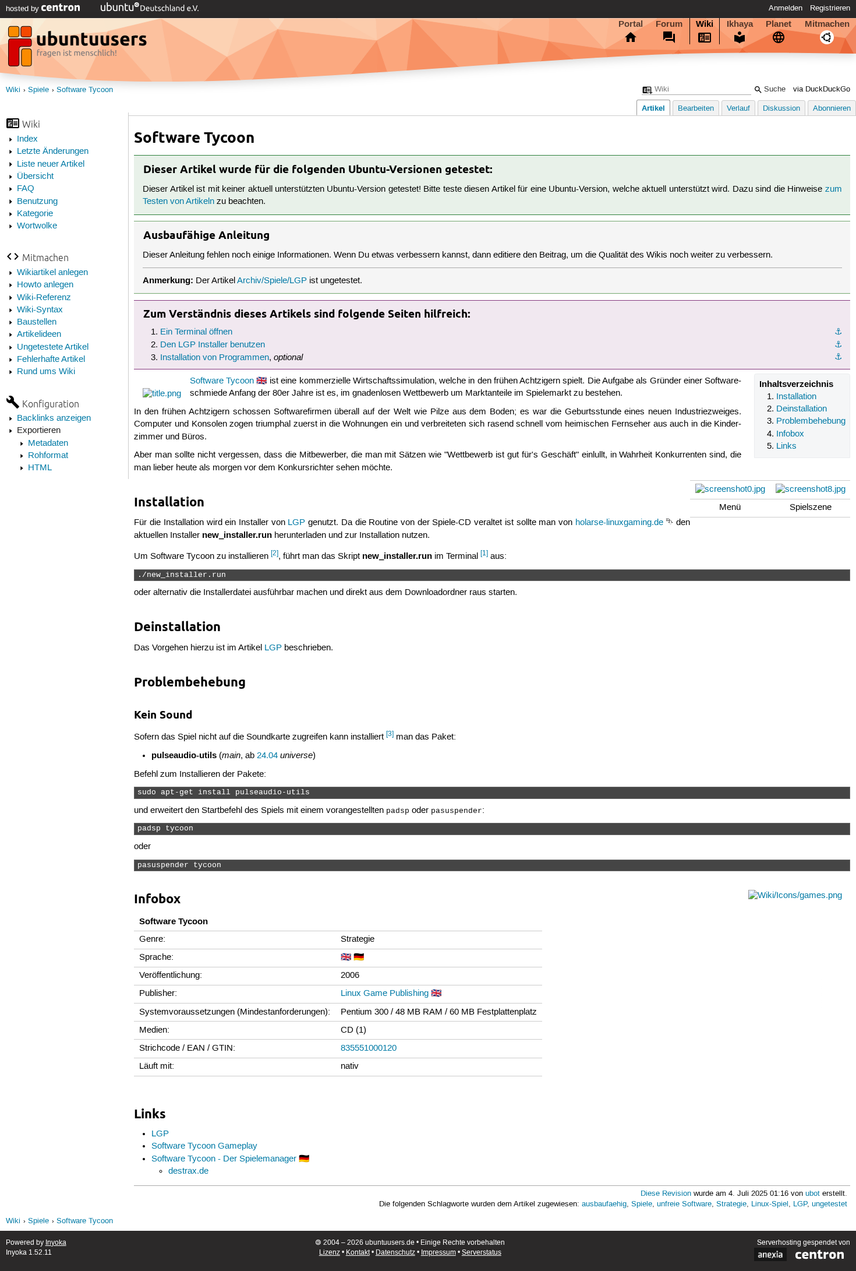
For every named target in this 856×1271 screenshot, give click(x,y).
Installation (796, 397)
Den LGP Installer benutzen (212, 345)
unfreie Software (684, 1204)
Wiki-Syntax (40, 310)
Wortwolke (37, 226)
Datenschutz (395, 1252)
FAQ (25, 189)
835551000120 (369, 1048)
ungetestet (829, 1204)
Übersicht (35, 176)
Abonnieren (832, 108)
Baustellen (36, 322)
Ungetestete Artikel (53, 347)
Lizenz (329, 1252)
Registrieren (830, 8)
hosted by (23, 8)
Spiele (38, 90)
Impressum (438, 1252)
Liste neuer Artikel (50, 164)
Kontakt (358, 1252)
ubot (812, 1193)
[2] (274, 553)
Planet (778, 24)
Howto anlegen (45, 285)
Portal (630, 24)
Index (27, 139)
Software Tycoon (84, 90)
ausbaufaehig (604, 1204)
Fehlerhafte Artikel (51, 359)
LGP (296, 522)
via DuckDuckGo (821, 89)
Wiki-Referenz (44, 298)
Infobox (790, 434)
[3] (390, 734)
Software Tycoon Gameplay (204, 1146)
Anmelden (785, 8)
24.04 (267, 756)
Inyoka (55, 1242)
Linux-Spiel (769, 1204)
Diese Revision (666, 1193)
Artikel (653, 108)
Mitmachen (827, 24)
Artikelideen (39, 334)
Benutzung (37, 201)
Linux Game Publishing (385, 993)
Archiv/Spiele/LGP (272, 281)
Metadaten (48, 443)
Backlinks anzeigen (54, 418)
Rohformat (48, 455)
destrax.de (188, 1171)
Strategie (731, 1204)
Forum (669, 24)
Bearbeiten (696, 108)
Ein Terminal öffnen (196, 332)
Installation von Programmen (214, 358)
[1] (484, 553)
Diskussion (781, 108)
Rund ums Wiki (46, 372)
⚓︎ (838, 332)
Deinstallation (801, 409)
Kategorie (35, 214)
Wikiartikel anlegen (52, 272)
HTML (40, 468)
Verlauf (738, 108)
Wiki (704, 24)
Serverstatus (481, 1252)
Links (786, 446)
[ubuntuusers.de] (78, 49)
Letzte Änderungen (53, 151)
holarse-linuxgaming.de (619, 522)
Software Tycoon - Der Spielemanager (223, 1159)
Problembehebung (811, 421)
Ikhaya (740, 24)
